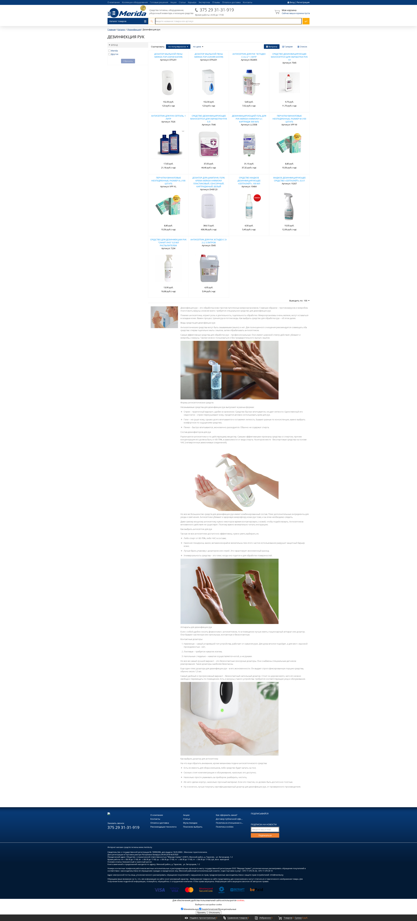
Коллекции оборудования (135, 2)
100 (305, 300)
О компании (114, 2)
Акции (173, 2)
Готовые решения (159, 2)
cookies (240, 900)
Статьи (182, 2)
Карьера (192, 2)
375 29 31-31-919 (217, 10)
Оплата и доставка (231, 2)
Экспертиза (204, 2)
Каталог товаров (117, 21)
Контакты (247, 2)
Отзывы (216, 2)
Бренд (114, 44)
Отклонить (214, 912)
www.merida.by (145, 847)
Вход (292, 2)
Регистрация (303, 2)
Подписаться (265, 835)
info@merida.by (276, 875)
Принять (201, 912)
